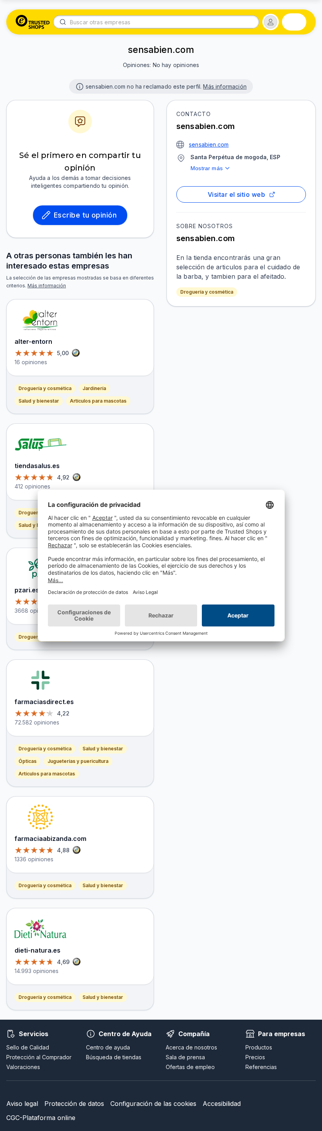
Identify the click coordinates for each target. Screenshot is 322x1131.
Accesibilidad (222, 1103)
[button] (270, 22)
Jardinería (94, 388)
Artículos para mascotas (98, 401)
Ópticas (27, 761)
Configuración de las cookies (153, 1103)
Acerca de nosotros (191, 1047)
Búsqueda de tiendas (113, 1057)
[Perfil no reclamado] (78, 85)
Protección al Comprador (38, 1057)
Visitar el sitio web (236, 194)
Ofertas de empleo (190, 1067)
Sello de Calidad (27, 1047)
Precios (255, 1057)
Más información (225, 86)
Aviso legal (22, 1103)
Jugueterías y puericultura (78, 761)
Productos (258, 1047)
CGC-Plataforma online (40, 1118)
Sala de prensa (185, 1057)
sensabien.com (209, 144)
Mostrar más (206, 168)
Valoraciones (23, 1067)
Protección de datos (74, 1103)
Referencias (261, 1067)
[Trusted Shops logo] (33, 22)
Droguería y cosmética (206, 292)
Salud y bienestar (38, 401)
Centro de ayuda (108, 1047)
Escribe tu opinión (85, 215)
